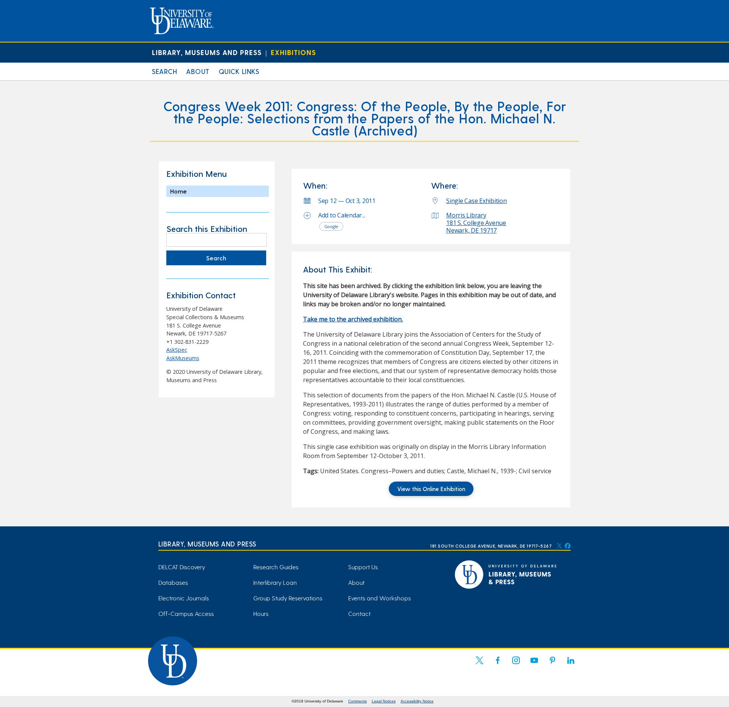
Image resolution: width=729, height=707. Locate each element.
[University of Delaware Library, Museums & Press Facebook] (567, 545)
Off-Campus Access (186, 613)
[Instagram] (516, 665)
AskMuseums (182, 358)
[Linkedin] (570, 665)
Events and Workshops (379, 598)
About (198, 71)
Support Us (363, 566)
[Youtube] (534, 665)
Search (164, 71)
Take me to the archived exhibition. (353, 319)
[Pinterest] (552, 665)
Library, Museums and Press (207, 52)
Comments (357, 701)
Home (178, 191)
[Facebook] (497, 665)
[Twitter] (479, 665)
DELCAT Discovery (181, 566)
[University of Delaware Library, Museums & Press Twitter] (559, 545)
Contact (359, 613)
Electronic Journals (183, 598)
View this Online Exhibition (431, 488)
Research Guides (275, 566)
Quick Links (239, 71)
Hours (260, 613)
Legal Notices (384, 701)
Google (331, 226)
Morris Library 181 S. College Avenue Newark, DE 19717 (476, 223)
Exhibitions (293, 52)
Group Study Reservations (287, 598)
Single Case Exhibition (476, 201)
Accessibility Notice (417, 701)
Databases (173, 582)
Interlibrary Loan (275, 582)
